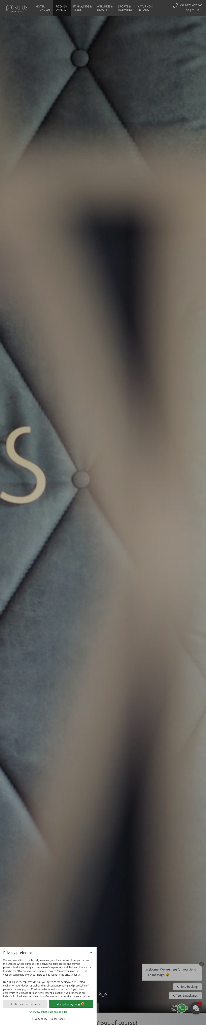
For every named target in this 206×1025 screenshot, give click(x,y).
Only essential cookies (25, 1004)
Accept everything (68, 1004)
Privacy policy (39, 1019)
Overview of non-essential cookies (48, 1012)
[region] (48, 977)
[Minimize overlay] (91, 952)
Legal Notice (58, 1019)
